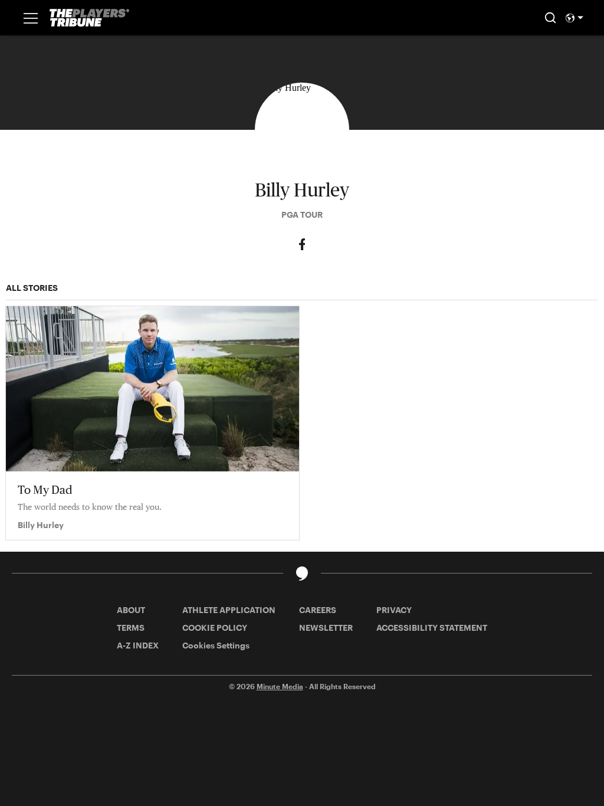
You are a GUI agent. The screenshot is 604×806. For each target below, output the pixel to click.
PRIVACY (394, 610)
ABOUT (131, 610)
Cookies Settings (216, 645)
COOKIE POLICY (214, 627)
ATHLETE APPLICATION (228, 610)
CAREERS (317, 610)
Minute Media (280, 686)
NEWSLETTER (326, 627)
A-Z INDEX (138, 645)
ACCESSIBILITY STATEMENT (431, 627)
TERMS (131, 627)
